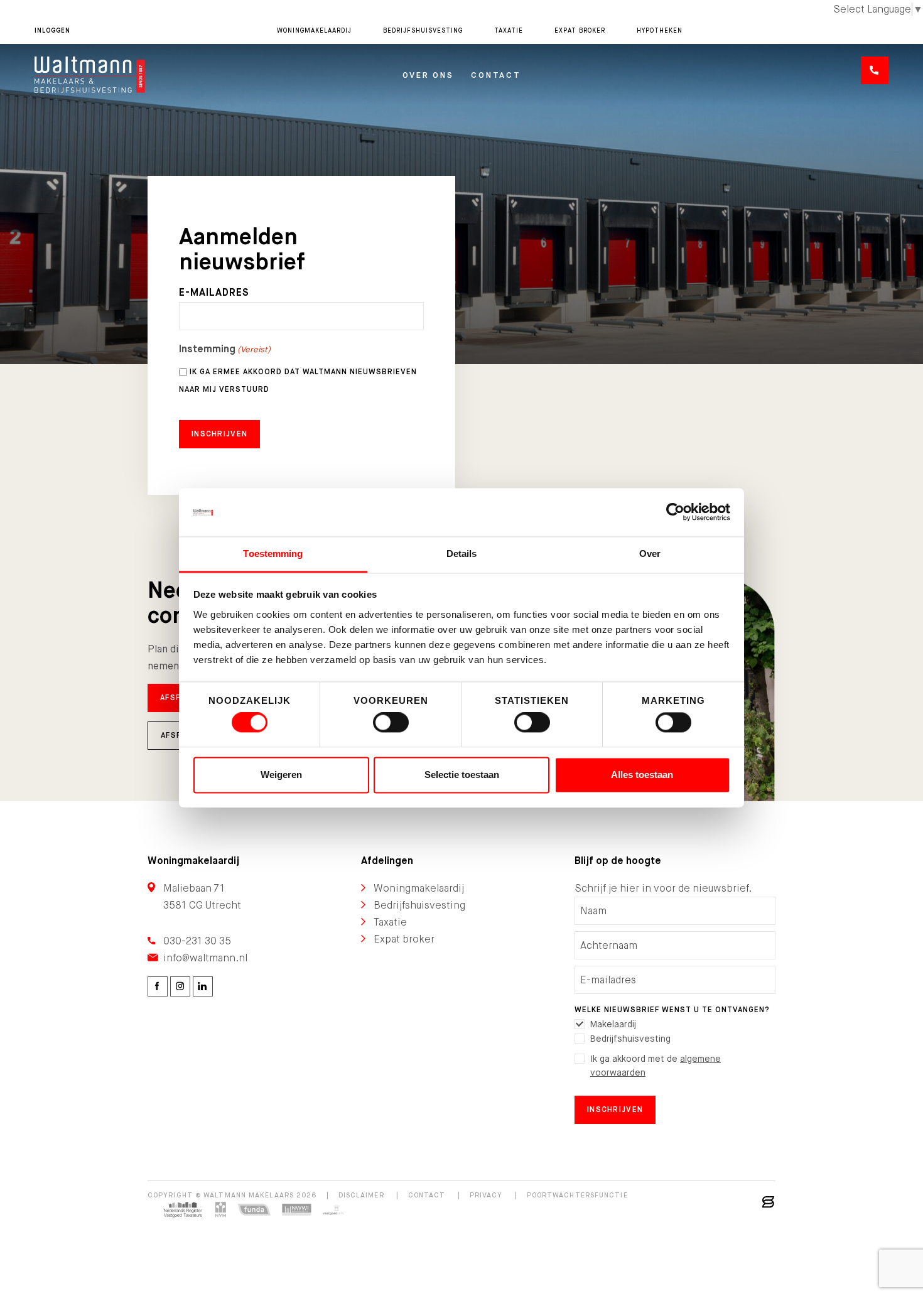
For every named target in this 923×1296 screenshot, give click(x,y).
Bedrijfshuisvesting (423, 30)
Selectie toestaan (461, 774)
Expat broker (579, 30)
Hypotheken (660, 30)
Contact (496, 75)
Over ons (428, 75)
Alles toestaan (642, 774)
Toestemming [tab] (273, 553)
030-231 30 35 (197, 941)
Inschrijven (615, 1109)
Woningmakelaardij (314, 30)
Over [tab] (650, 553)
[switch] (391, 723)
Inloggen (52, 30)
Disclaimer (361, 1195)
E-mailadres (214, 292)
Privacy (486, 1195)
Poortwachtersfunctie (577, 1195)
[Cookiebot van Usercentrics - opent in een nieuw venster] (675, 512)
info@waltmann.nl (205, 957)
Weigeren (281, 774)
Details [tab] (461, 553)
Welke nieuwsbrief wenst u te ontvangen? (672, 1010)
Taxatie (508, 30)
